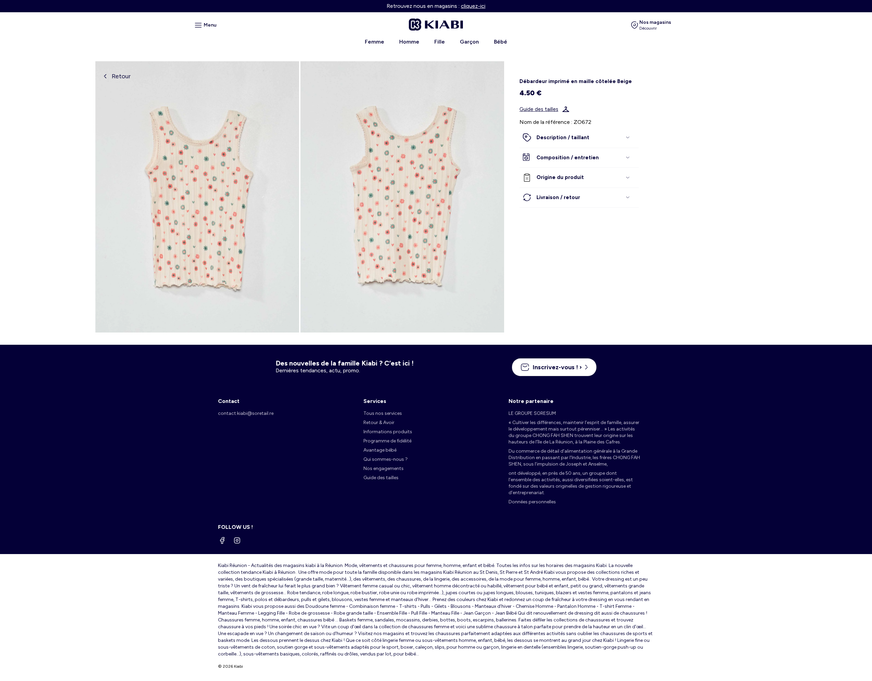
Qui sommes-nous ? (385, 459)
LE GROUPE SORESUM (532, 413)
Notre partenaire (531, 401)
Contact (228, 401)
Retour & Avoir (378, 422)
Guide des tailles (538, 109)
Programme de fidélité (387, 441)
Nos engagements (383, 468)
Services (374, 401)
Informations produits (387, 432)
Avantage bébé (379, 450)
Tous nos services (382, 413)
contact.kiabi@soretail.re (246, 413)
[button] (579, 138)
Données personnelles (532, 502)
